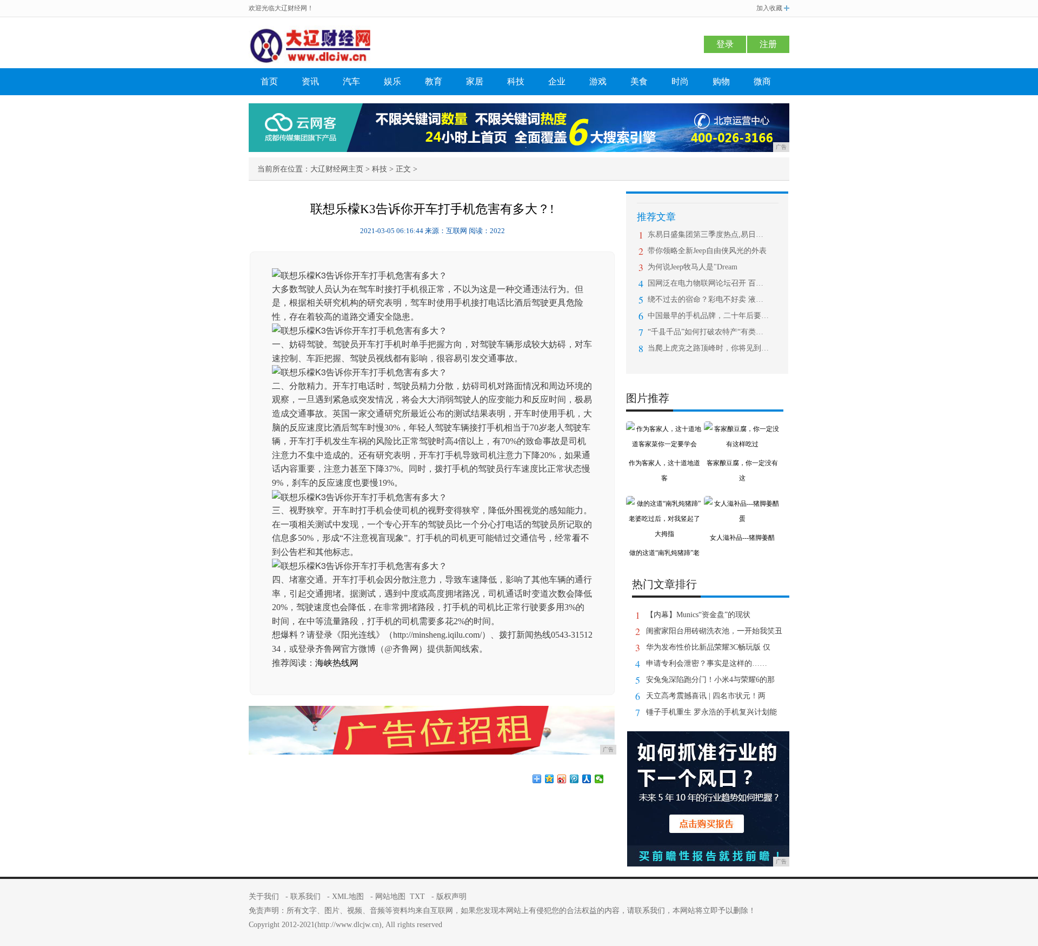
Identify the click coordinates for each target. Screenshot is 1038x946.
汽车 (351, 81)
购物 (721, 81)
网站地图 (390, 896)
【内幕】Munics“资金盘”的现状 (698, 615)
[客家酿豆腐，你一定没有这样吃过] (742, 429)
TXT (417, 896)
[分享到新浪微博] (562, 779)
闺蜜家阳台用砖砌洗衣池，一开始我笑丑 (714, 631)
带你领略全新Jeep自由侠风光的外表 (707, 251)
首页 (269, 81)
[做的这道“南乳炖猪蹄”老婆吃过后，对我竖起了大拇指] (664, 503)
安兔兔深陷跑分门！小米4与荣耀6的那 (710, 680)
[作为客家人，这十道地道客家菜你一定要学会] (664, 429)
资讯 (310, 81)
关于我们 (264, 896)
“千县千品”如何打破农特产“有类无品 (708, 332)
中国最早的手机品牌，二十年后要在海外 (708, 316)
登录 (725, 44)
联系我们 (305, 896)
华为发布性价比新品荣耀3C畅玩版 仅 (708, 647)
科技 (515, 81)
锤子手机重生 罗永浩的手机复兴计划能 (711, 712)
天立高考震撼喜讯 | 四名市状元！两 (706, 696)
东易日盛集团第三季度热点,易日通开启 (708, 234)
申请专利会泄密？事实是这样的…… (706, 663)
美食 (639, 81)
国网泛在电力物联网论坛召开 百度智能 (708, 283)
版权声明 (451, 896)
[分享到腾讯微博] (574, 779)
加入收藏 (769, 8)
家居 (474, 81)
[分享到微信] (599, 779)
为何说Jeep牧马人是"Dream (692, 267)
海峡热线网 (336, 662)
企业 (556, 81)
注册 (768, 44)
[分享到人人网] (586, 779)
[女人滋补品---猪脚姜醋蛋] (742, 503)
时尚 (680, 81)
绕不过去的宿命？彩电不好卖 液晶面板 (708, 299)
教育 (433, 81)
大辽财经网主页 (336, 169)
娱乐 (392, 81)
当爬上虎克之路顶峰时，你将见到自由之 (708, 348)
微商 (762, 81)
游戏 (598, 81)
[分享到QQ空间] (549, 779)
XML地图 (348, 896)
